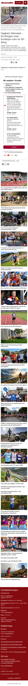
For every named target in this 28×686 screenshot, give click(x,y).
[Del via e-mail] (16, 62)
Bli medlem (19, 2)
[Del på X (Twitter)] (14, 62)
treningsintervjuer (8, 160)
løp (18, 160)
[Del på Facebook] (11, 62)
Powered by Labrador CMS (14, 683)
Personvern (4, 668)
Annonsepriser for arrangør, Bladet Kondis (11, 644)
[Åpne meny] (25, 3)
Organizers (23, 652)
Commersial (17, 652)
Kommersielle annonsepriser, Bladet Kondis (12, 641)
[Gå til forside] (7, 3)
